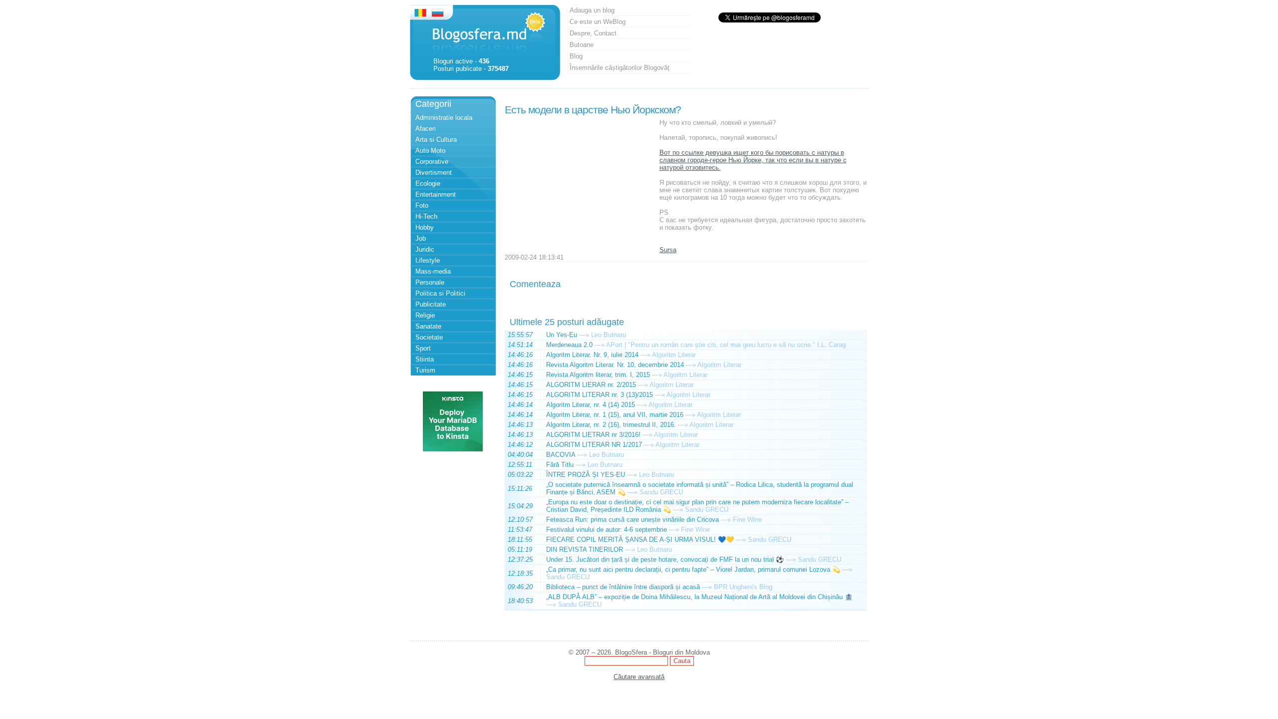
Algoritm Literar (674, 355)
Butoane (582, 44)
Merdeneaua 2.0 (569, 345)
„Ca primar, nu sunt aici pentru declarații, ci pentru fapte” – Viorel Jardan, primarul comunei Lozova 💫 (693, 569)
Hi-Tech (426, 216)
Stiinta (424, 359)
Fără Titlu (560, 464)
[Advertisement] (579, 181)
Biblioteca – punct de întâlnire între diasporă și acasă (623, 587)
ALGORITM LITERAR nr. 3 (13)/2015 (599, 394)
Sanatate (428, 326)
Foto (421, 205)
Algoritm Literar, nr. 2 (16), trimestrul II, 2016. (611, 424)
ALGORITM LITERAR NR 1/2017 (594, 444)
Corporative (431, 161)
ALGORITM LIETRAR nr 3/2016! (593, 434)
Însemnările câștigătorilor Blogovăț (619, 67)
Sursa (667, 250)
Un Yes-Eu (561, 335)
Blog (576, 56)
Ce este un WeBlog (598, 21)
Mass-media (433, 271)
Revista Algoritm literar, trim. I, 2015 (598, 374)
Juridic (424, 249)
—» (584, 335)
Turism (425, 370)
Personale (429, 282)
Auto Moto (430, 150)
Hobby (424, 227)
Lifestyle (427, 260)
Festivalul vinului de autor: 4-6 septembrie (606, 529)
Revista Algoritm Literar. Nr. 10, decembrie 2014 (615, 364)
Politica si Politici (440, 293)
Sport (423, 348)
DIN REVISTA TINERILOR (584, 549)
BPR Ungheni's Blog (743, 587)
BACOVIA (560, 454)
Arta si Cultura (436, 139)
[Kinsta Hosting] (453, 449)
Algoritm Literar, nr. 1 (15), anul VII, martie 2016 (614, 414)
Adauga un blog (592, 10)
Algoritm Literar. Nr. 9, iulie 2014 (592, 355)
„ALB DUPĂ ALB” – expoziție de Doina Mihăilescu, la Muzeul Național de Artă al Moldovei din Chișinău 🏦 (699, 597)
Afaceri (425, 128)
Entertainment (435, 194)
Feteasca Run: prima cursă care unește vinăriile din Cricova (632, 519)
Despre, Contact (593, 33)
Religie (425, 315)
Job (420, 238)
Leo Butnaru (608, 335)
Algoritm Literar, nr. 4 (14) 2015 (590, 404)
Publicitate (430, 304)
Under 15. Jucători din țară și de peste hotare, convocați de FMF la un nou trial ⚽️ (665, 559)
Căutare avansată (639, 677)
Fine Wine (747, 519)
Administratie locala (443, 117)
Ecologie (427, 183)
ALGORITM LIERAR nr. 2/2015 (591, 384)
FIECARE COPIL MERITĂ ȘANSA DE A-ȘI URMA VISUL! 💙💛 (640, 539)
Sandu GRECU (661, 492)
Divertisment (433, 172)
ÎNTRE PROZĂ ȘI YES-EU (585, 474)
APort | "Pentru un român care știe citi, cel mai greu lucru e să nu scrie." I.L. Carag (726, 345)
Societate (429, 337)
